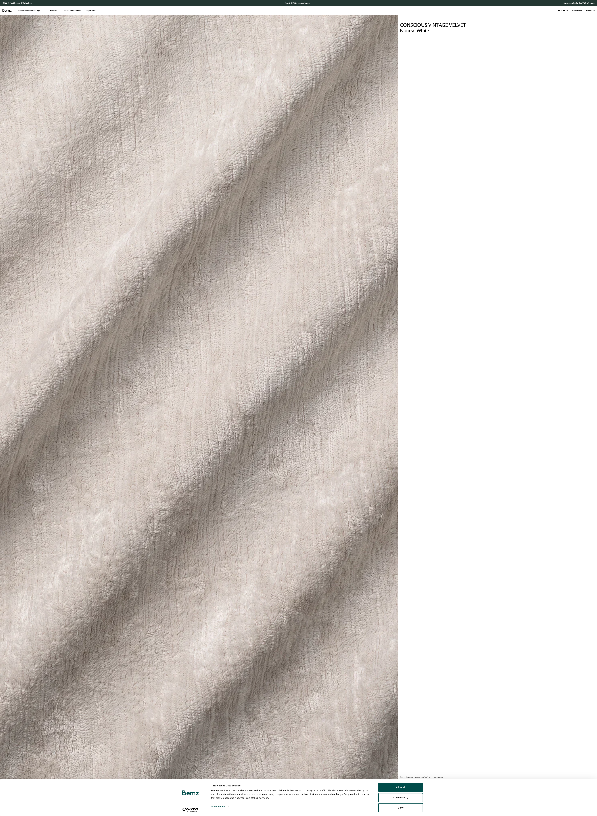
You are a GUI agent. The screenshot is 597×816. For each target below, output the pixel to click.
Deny (400, 807)
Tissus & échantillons (71, 10)
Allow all (400, 787)
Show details (218, 806)
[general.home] (7, 10)
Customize (399, 797)
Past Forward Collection (21, 3)
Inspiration (90, 10)
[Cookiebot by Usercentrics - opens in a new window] (190, 810)
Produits (53, 10)
